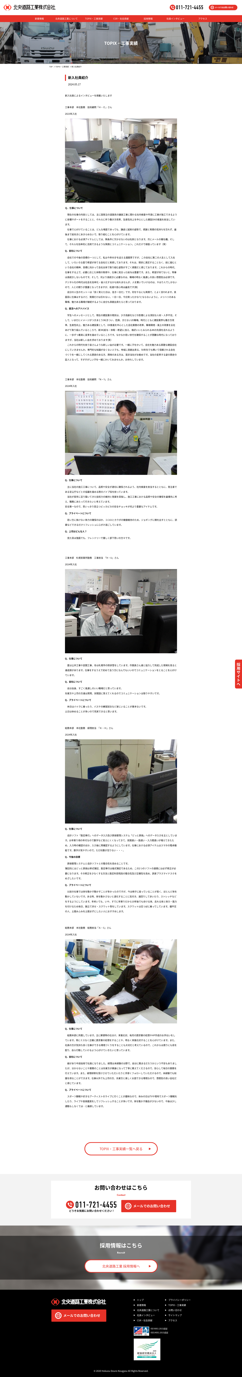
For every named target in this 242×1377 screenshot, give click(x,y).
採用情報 (148, 18)
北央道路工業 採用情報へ (121, 1266)
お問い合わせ (175, 1310)
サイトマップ (175, 1315)
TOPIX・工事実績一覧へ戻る (121, 1148)
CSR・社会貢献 (121, 18)
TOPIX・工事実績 (94, 18)
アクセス (202, 18)
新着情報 (39, 18)
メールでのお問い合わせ (224, 7)
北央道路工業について (66, 18)
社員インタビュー (175, 18)
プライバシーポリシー (179, 1299)
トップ (140, 1299)
